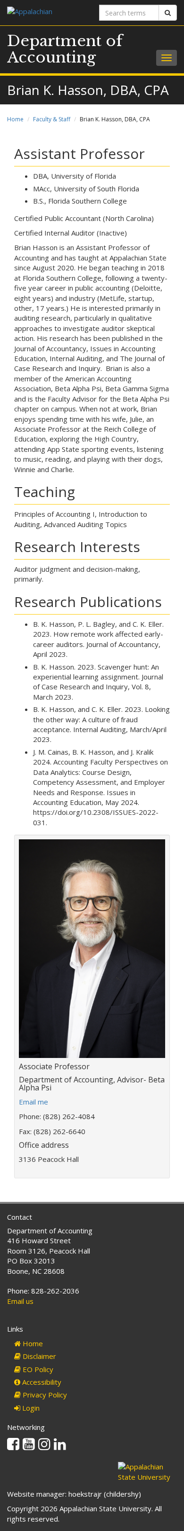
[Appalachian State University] (46, 12)
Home (15, 119)
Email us (20, 1301)
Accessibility (40, 1382)
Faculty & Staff (51, 119)
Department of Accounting (65, 49)
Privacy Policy (44, 1394)
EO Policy (37, 1369)
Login (30, 1408)
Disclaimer (38, 1356)
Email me (33, 1101)
